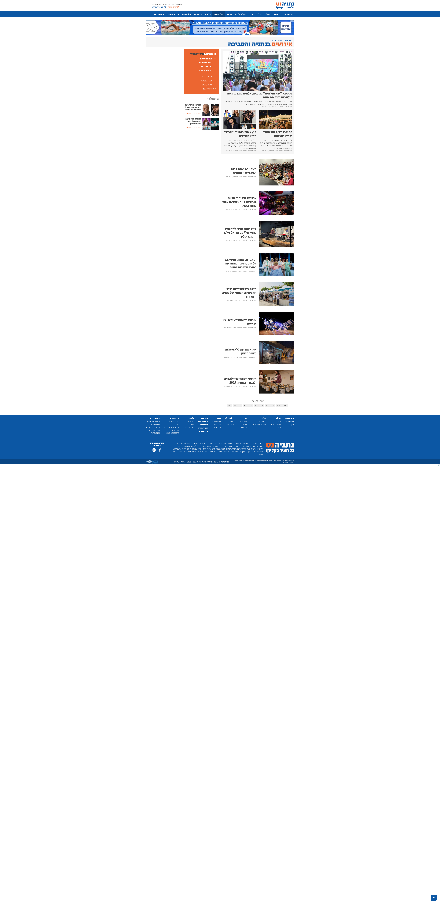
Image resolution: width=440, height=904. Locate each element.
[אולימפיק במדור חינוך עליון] (220, 27)
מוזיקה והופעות (205, 70)
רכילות (232, 422)
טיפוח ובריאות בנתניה (172, 430)
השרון (276, 14)
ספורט (229, 14)
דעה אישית (190, 422)
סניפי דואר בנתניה (154, 424)
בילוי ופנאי (218, 14)
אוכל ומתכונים (243, 427)
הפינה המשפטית (188, 427)
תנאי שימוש (191, 462)
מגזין (251, 14)
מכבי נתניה (217, 427)
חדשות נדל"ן (262, 422)
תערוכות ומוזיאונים (209, 89)
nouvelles (186, 14)
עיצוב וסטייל (243, 422)
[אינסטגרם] (154, 450)
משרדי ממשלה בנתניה (153, 430)
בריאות (278, 422)
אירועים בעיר (206, 66)
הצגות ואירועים (206, 59)
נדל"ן (259, 14)
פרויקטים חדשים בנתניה (258, 424)
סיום (229, 405)
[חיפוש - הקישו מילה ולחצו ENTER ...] (147, 5)
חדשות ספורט (216, 422)
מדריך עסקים (173, 14)
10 (240, 405)
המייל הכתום (172, 7)
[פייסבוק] (160, 450)
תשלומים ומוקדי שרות (153, 422)
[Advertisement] (201, 149)
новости (198, 14)
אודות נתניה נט (224, 462)
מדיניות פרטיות (201, 462)
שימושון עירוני (159, 14)
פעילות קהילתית (276, 424)
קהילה (267, 14)
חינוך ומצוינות (276, 427)
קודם (278, 405)
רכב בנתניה (175, 424)
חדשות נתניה (287, 14)
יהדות (192, 424)
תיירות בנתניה (207, 85)
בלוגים (208, 14)
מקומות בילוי (230, 424)
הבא (235, 405)
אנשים (245, 424)
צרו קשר (176, 462)
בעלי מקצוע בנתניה (173, 422)
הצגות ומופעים (205, 62)
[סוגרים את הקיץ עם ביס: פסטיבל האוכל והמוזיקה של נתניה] (210, 109)
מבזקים (292, 424)
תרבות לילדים (207, 76)
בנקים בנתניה (155, 433)
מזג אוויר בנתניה (157, 7)
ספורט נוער (217, 424)
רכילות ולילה (240, 14)
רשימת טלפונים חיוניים (153, 427)
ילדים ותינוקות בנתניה (172, 433)
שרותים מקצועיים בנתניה (171, 427)
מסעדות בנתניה (206, 81)
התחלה (285, 405)
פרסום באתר (212, 462)
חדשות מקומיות (289, 422)
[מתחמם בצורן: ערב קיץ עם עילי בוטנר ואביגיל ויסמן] (210, 123)
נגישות (183, 462)
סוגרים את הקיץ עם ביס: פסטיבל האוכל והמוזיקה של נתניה (193, 107)
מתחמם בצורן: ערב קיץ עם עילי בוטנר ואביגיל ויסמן (193, 121)
